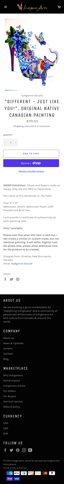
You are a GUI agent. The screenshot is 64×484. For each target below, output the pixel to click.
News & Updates (13, 343)
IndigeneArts (17, 460)
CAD (5, 428)
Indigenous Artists (14, 385)
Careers (7, 348)
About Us (8, 338)
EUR (5, 433)
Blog (6, 358)
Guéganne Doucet (21, 263)
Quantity (7, 135)
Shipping (18, 126)
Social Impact (11, 380)
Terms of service (12, 401)
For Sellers (9, 391)
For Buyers (9, 396)
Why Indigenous (13, 375)
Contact (8, 353)
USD (5, 423)
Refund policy (11, 406)
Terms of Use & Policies (15, 468)
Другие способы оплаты (31, 171)
